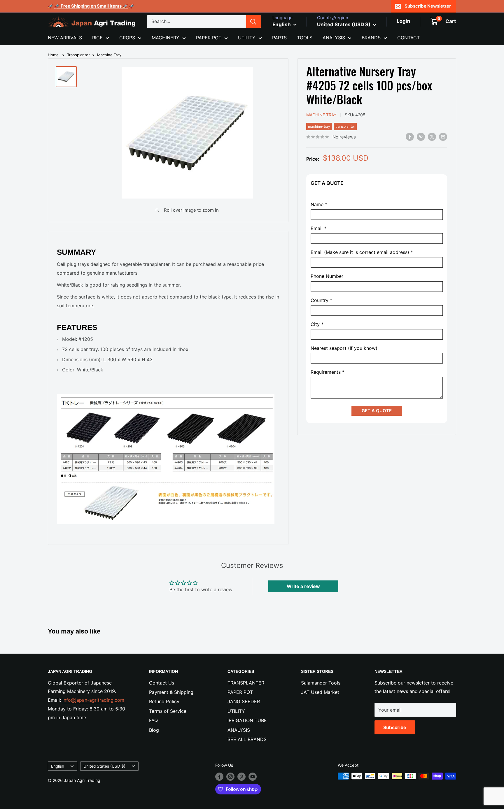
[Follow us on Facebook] (219, 777)
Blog (154, 730)
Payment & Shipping (171, 692)
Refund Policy (164, 701)
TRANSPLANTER (246, 683)
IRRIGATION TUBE (247, 720)
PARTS (279, 38)
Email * (318, 228)
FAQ (153, 720)
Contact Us (161, 683)
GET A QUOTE (377, 410)
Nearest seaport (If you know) (344, 348)
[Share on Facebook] (410, 136)
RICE (97, 38)
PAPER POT (208, 38)
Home (53, 54)
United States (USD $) (104, 766)
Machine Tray (109, 54)
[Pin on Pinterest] (421, 136)
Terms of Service (167, 711)
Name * (319, 204)
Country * (321, 300)
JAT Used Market (320, 692)
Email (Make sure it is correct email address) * (362, 252)
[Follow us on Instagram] (230, 777)
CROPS (127, 38)
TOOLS (304, 38)
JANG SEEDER (244, 701)
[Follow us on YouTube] (253, 777)
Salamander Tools (320, 683)
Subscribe (394, 727)
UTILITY (247, 38)
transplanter (345, 126)
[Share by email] (443, 136)
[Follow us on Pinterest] (241, 777)
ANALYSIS (334, 38)
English (57, 766)
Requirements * (327, 372)
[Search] (253, 21)
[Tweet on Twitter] (432, 136)
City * (317, 324)
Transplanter (78, 54)
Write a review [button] (303, 586)
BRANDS (371, 38)
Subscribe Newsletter (428, 6)
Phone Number (327, 276)
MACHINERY (165, 38)
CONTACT (408, 38)
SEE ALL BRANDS (247, 739)
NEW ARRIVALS (65, 38)
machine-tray (319, 126)
